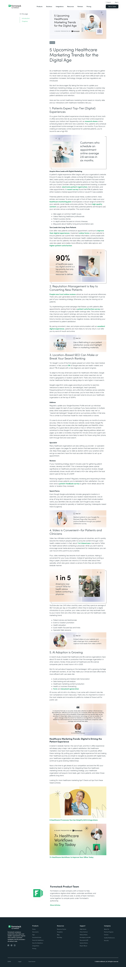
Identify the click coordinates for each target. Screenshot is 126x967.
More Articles (55, 905)
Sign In (116, 2)
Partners (80, 6)
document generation (70, 689)
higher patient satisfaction (61, 246)
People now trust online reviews (63, 294)
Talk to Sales (112, 6)
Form (55, 689)
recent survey (72, 189)
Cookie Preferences (109, 938)
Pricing (89, 6)
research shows (91, 121)
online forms (84, 233)
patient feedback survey (69, 484)
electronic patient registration (74, 187)
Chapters (25, 21)
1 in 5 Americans (84, 543)
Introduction (26, 18)
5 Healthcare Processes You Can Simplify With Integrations (74, 820)
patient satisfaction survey (88, 309)
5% (69, 366)
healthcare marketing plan (60, 202)
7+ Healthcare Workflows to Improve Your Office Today (71, 857)
